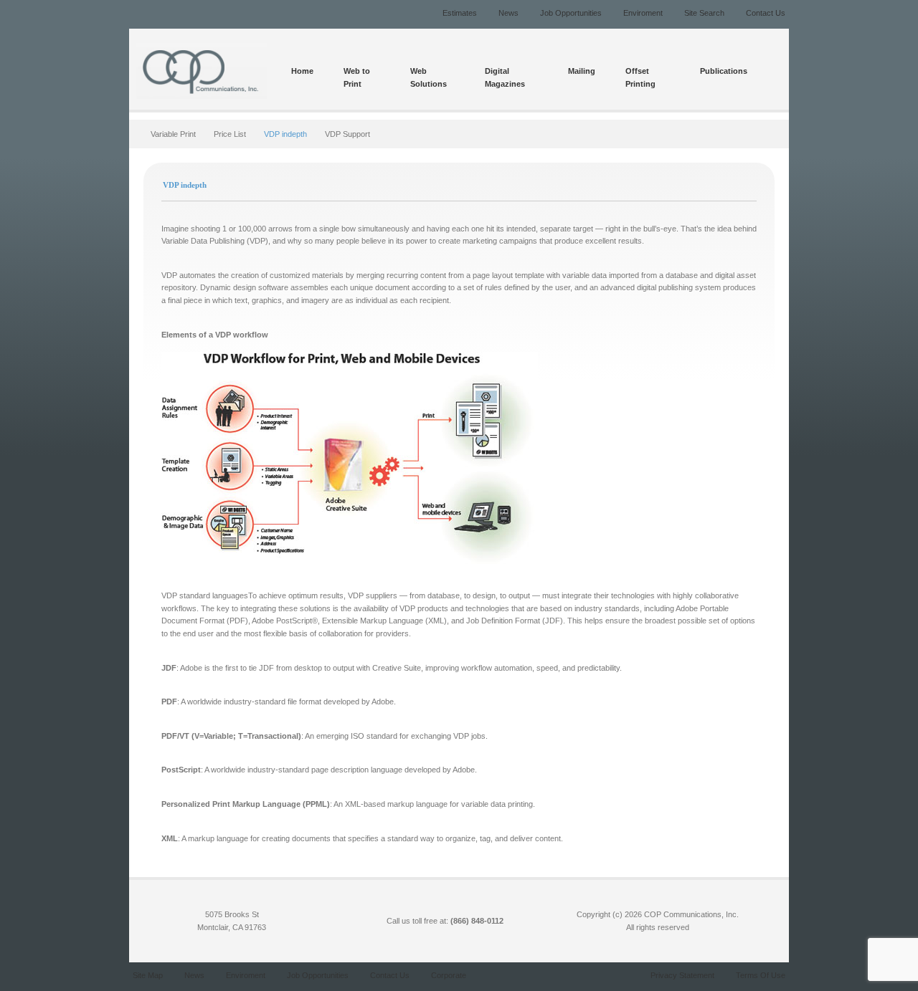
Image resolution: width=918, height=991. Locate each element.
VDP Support (347, 134)
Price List (230, 134)
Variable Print (173, 134)
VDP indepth (285, 134)
